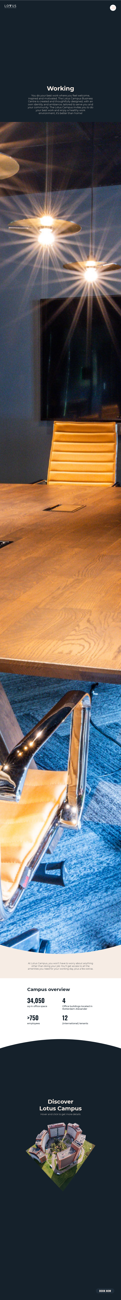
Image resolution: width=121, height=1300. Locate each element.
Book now (106, 1291)
